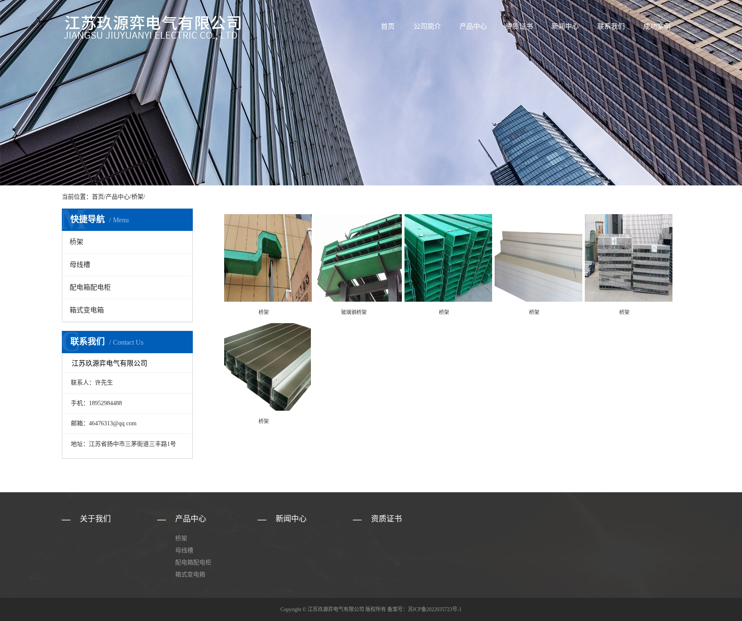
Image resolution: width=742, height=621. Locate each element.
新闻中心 (565, 26)
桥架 (137, 197)
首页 (388, 26)
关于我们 (95, 519)
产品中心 (473, 26)
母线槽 (80, 264)
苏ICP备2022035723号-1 (435, 609)
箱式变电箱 (87, 310)
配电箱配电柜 (90, 287)
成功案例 (657, 26)
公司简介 (427, 26)
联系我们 (611, 26)
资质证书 (519, 26)
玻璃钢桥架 (354, 312)
